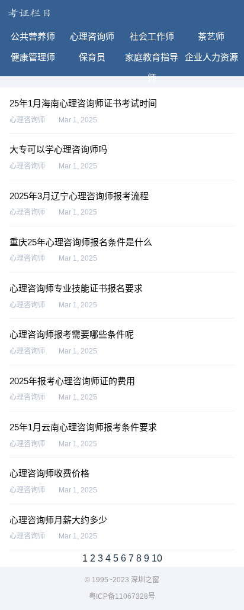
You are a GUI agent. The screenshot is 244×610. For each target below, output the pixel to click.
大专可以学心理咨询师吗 (58, 149)
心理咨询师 (92, 36)
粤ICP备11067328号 (122, 596)
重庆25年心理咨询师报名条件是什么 (80, 242)
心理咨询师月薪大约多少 (58, 520)
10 (157, 558)
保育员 (92, 57)
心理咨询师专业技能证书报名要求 (76, 288)
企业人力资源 (211, 57)
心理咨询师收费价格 (49, 473)
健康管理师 (33, 57)
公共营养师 (33, 36)
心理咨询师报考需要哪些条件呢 (71, 334)
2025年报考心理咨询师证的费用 (72, 381)
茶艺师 (211, 36)
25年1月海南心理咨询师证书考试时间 (83, 103)
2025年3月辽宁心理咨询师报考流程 (79, 196)
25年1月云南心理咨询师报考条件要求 (83, 427)
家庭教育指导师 (151, 59)
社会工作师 (152, 36)
